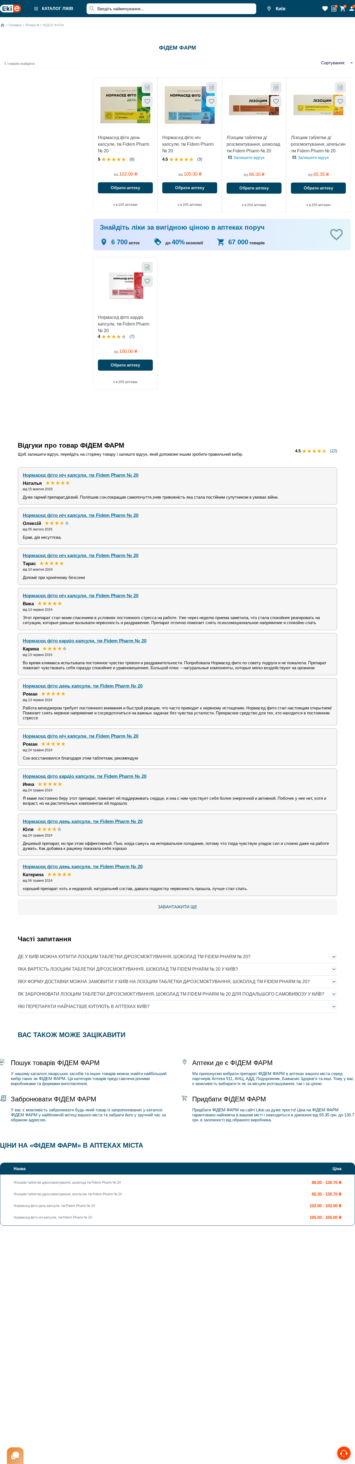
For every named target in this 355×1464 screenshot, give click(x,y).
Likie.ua (263, 1109)
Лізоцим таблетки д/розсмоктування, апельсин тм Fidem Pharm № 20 (318, 144)
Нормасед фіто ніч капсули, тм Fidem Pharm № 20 (188, 144)
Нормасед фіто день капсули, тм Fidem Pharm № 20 (123, 144)
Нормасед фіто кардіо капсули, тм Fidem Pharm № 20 (123, 324)
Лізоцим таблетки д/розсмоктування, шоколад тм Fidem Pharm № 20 (253, 144)
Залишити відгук (249, 157)
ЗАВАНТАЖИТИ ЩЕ (177, 906)
